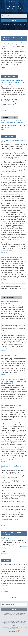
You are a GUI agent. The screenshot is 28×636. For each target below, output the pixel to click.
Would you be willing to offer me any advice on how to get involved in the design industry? (13, 381)
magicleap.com (4, 553)
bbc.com (3, 525)
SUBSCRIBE (14, 20)
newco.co (3, 129)
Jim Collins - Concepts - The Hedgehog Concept (11, 406)
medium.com (4, 400)
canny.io (3, 290)
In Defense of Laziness (9, 355)
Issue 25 (14, 32)
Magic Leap (5, 538)
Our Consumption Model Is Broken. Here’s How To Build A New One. (13, 122)
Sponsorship (9, 622)
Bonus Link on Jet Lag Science (10, 519)
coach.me (3, 350)
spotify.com (3, 110)
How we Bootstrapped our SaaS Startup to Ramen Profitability (11, 258)
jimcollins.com (4, 461)
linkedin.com (4, 252)
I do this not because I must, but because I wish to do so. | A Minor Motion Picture (12, 82)
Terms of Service (15, 628)
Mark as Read (14, 2)
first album (10, 104)
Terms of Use (18, 621)
